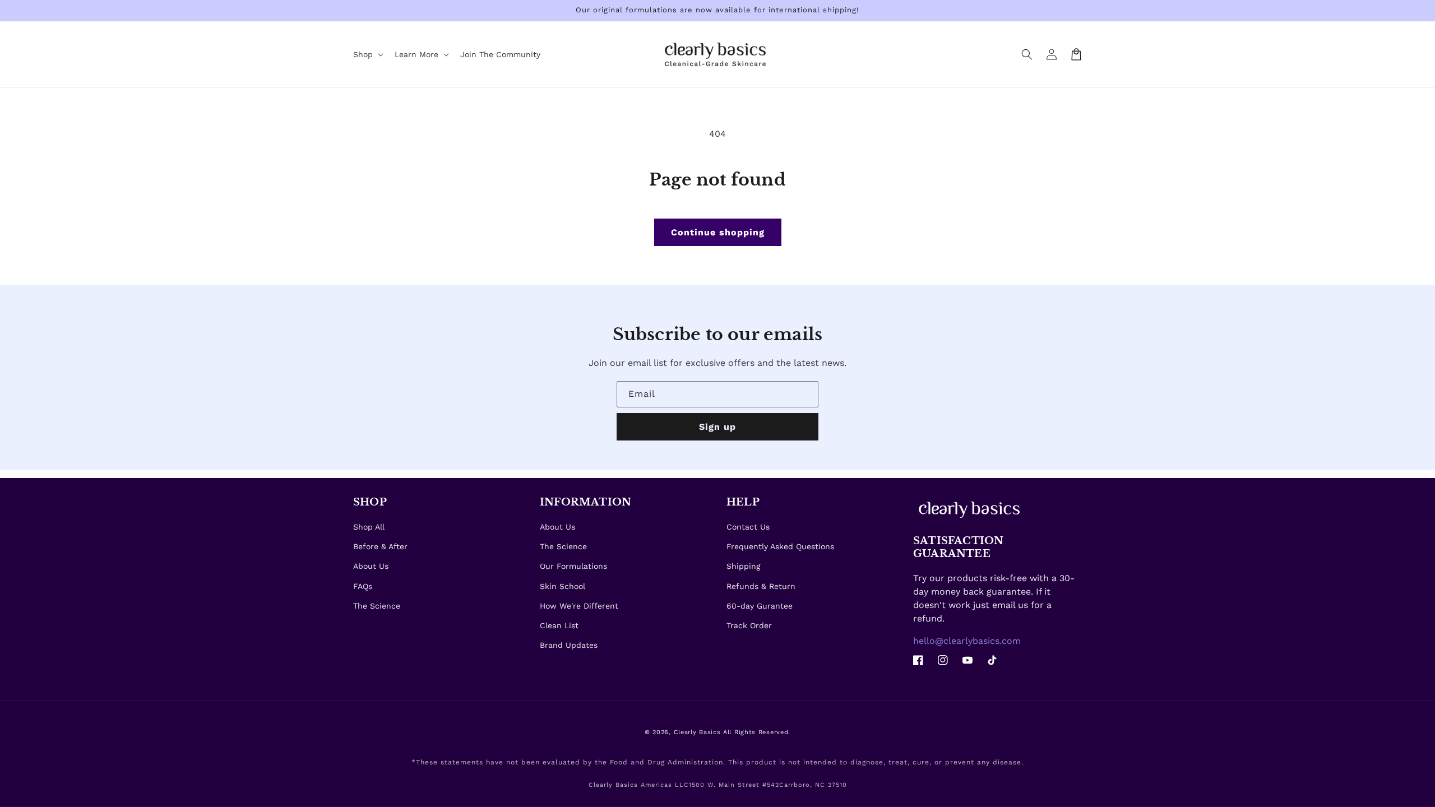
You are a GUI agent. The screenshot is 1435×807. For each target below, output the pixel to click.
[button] (1027, 54)
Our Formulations (573, 566)
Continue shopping (718, 232)
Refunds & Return (760, 586)
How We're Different (579, 605)
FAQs (362, 586)
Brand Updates (569, 645)
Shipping (743, 566)
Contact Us (748, 526)
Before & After (380, 546)
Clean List (559, 625)
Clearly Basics (697, 732)
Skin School (562, 586)
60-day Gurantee (759, 605)
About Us (370, 566)
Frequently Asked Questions (780, 546)
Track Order (749, 625)
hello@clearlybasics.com (967, 641)
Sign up (717, 426)
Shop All (369, 526)
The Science (376, 605)
